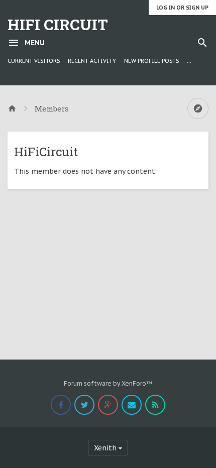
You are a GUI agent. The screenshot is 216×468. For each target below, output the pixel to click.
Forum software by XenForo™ (108, 383)
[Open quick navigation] (197, 108)
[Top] (181, 454)
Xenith (105, 447)
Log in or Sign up (182, 7)
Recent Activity (92, 60)
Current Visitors (34, 60)
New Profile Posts (151, 60)
